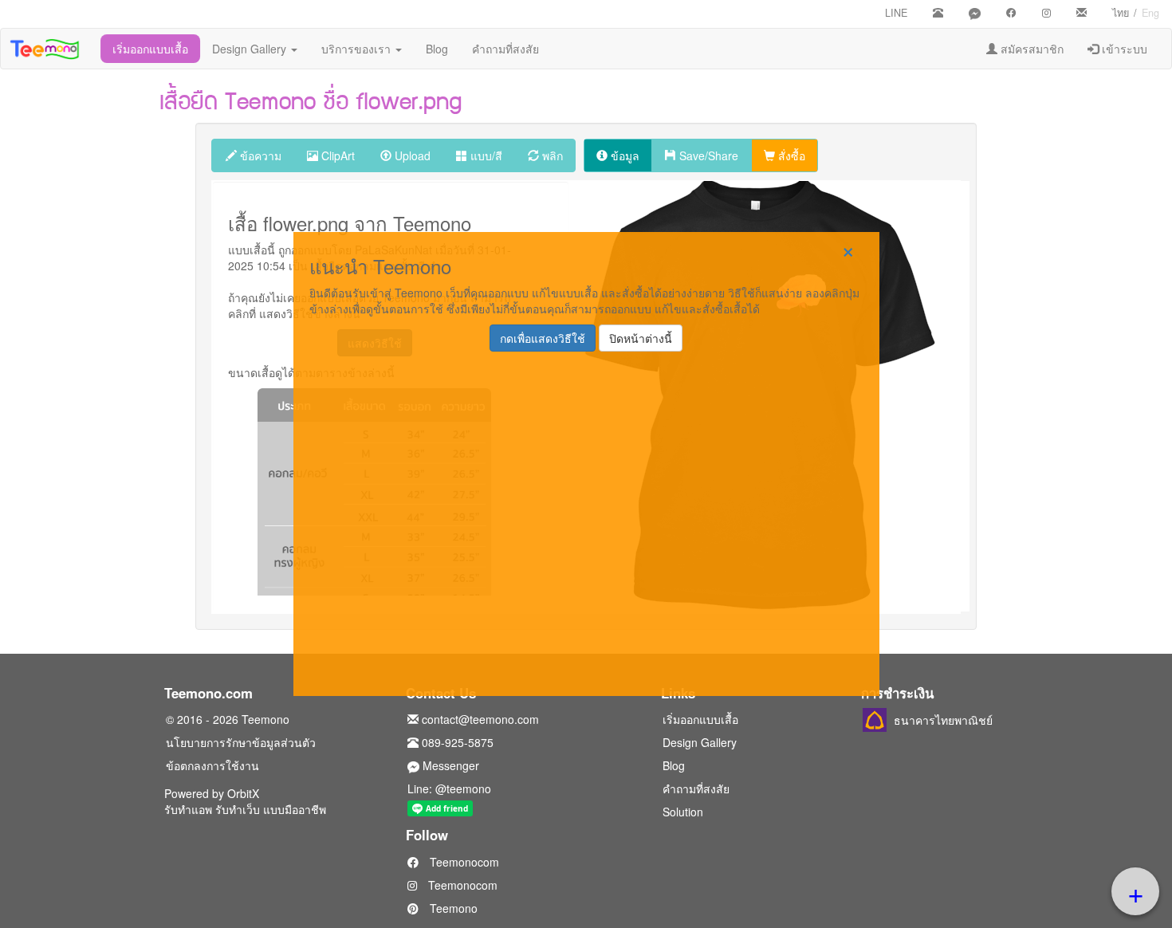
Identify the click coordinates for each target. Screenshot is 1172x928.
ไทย (1120, 13)
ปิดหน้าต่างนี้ (640, 338)
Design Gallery (250, 49)
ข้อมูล (623, 155)
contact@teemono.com (479, 719)
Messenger (449, 765)
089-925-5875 (456, 742)
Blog (437, 49)
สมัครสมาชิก (1030, 49)
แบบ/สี (484, 155)
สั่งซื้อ (790, 155)
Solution (683, 812)
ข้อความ (259, 155)
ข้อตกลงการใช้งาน (212, 765)
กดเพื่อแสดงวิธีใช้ (542, 338)
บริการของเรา (357, 49)
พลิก (551, 155)
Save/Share (707, 155)
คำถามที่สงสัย (505, 49)
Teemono (452, 908)
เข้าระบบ (1123, 49)
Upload (411, 155)
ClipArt (336, 155)
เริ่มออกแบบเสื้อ (150, 49)
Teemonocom (463, 862)
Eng (1150, 13)
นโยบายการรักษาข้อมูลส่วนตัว (241, 742)
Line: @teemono (449, 788)
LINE (896, 13)
